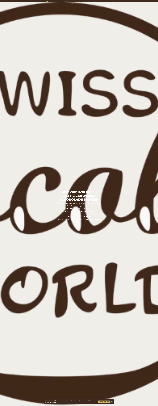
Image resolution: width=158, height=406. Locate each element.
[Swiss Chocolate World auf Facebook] (44, 1)
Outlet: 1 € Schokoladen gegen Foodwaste (83, 5)
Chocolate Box (68, 5)
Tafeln (66, 3)
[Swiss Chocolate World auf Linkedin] (47, 1)
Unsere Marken (76, 7)
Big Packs (83, 7)
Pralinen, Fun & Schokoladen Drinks (86, 3)
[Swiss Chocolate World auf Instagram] (46, 1)
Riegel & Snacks (72, 3)
